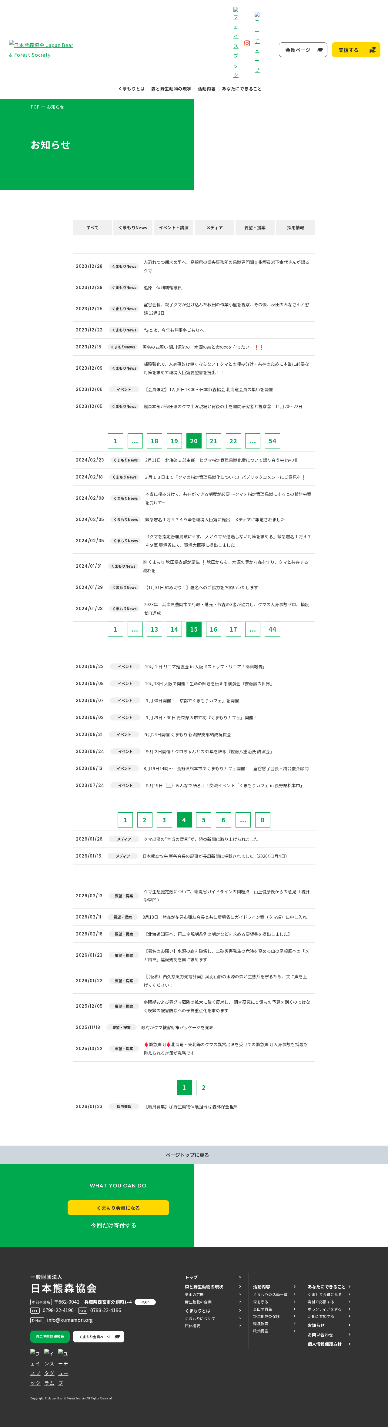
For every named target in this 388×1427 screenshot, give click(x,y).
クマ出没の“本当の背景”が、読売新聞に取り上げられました (201, 839)
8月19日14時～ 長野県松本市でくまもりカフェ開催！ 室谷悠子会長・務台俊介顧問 (226, 768)
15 (194, 629)
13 (155, 629)
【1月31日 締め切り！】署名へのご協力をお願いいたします (201, 587)
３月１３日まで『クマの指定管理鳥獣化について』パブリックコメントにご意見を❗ (225, 477)
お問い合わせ (320, 1334)
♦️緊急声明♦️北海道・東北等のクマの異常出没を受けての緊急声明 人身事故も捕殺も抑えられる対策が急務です (226, 1048)
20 (194, 440)
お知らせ (316, 1325)
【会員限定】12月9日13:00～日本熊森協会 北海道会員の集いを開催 (208, 389)
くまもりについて (200, 1318)
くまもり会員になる (118, 1207)
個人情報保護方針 (325, 1344)
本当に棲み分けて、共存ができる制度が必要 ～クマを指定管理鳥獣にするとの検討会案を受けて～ (228, 498)
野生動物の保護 (266, 1316)
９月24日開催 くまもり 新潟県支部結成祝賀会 (187, 734)
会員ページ (298, 49)
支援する (349, 49)
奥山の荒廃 (194, 1294)
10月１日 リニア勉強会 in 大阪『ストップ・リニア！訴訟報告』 (206, 666)
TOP (35, 107)
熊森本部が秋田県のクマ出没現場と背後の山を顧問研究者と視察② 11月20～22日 (223, 406)
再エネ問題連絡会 (50, 1336)
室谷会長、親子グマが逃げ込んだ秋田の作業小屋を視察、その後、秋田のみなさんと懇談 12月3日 (226, 308)
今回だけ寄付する (114, 1225)
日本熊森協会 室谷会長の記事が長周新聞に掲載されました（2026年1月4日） (215, 856)
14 (174, 629)
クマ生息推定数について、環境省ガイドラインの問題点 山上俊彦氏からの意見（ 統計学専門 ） (227, 895)
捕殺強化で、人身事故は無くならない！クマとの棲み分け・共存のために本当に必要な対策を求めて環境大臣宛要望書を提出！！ (226, 368)
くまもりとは (131, 89)
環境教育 (260, 1323)
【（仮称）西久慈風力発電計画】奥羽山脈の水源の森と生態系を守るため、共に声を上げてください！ (225, 980)
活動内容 (207, 89)
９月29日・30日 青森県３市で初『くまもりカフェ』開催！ (201, 717)
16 (214, 629)
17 (233, 629)
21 (214, 440)
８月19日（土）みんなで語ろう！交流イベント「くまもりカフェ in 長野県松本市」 (224, 785)
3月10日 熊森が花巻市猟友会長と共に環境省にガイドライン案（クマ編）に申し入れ (224, 917)
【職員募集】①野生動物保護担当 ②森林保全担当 (191, 1106)
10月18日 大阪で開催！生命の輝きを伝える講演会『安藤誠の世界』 (209, 683)
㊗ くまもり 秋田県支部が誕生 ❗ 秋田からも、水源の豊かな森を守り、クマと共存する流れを (225, 566)
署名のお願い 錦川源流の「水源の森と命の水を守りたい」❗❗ (203, 347)
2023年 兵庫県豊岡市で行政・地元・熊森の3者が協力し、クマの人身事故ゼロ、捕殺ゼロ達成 (226, 608)
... (135, 440)
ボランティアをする (325, 1308)
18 (155, 440)
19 (174, 440)
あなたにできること (242, 89)
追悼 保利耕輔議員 (163, 287)
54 (272, 440)
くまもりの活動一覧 (270, 1294)
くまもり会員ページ (95, 1336)
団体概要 (192, 1325)
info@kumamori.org (70, 1319)
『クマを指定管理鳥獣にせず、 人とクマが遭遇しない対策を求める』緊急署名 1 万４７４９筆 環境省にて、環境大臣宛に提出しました (228, 540)
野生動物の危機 (198, 1301)
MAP (145, 1301)
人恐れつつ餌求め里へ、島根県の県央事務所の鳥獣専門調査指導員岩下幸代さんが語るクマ (226, 266)
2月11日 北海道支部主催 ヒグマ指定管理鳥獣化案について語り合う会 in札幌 (223, 460)
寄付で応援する (321, 1301)
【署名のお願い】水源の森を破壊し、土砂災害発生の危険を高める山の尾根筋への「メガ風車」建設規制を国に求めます (226, 955)
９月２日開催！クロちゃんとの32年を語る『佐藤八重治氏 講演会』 (209, 751)
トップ (191, 1277)
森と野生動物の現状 (171, 89)
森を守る (260, 1301)
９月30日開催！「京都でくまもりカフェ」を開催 (192, 700)
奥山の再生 (262, 1308)
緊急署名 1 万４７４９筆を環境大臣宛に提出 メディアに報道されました (215, 519)
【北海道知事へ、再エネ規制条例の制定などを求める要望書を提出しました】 (218, 934)
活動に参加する (321, 1316)
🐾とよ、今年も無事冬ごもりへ (174, 330)
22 (233, 440)
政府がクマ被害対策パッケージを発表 (177, 1027)
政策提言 (260, 1330)
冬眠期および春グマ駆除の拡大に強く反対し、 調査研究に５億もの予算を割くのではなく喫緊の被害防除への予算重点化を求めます (227, 1006)
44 (272, 629)
